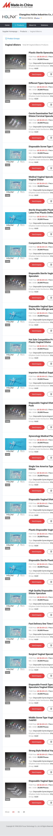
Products (20, 25)
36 (19, 812)
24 (13, 812)
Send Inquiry (36, 74)
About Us (32, 25)
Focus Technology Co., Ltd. (31, 826)
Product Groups (13, 38)
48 (24, 812)
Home (7, 25)
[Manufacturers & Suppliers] (18, 5)
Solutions (44, 25)
